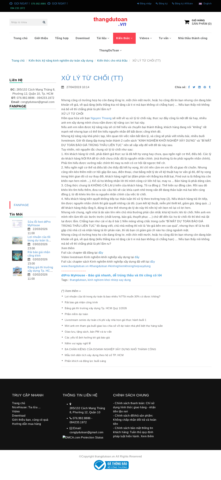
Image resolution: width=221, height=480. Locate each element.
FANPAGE (21, 205)
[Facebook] (189, 87)
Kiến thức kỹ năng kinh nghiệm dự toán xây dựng (61, 60)
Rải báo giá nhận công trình (81, 302)
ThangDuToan (109, 50)
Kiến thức (123, 38)
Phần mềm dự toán (76, 314)
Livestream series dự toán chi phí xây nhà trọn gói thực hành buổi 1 (105, 319)
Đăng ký (163, 3)
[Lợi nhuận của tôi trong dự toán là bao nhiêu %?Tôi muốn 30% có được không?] (17, 240)
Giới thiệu (41, 38)
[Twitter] (194, 87)
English (207, 3)
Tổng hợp (62, 38)
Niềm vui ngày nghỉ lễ (78, 343)
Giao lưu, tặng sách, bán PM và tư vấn (88, 331)
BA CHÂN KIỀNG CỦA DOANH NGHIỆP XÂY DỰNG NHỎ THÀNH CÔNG (110, 349)
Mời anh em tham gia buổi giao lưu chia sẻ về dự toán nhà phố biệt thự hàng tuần (114, 325)
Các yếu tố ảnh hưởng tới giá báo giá (87, 337)
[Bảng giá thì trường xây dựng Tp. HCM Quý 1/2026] (17, 271)
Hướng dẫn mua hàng (26, 423)
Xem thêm (147, 436)
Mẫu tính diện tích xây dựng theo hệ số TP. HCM (94, 355)
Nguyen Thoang (101, 118)
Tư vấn (164, 38)
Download (83, 38)
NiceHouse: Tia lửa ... (26, 407)
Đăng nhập (146, 3)
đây (152, 261)
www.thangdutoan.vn (75, 266)
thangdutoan (78, 279)
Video (16, 411)
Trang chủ (20, 38)
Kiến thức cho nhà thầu (112, 60)
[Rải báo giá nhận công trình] (17, 256)
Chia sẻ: (180, 87)
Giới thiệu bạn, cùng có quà (30, 419)
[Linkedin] (199, 87)
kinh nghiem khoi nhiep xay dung (109, 279)
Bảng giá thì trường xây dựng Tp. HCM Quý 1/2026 (96, 308)
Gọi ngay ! (22, 3)
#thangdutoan (98, 266)
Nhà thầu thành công (193, 38)
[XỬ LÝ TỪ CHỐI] (205, 87)
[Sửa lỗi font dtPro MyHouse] (17, 224)
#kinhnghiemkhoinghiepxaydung (129, 266)
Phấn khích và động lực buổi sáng (85, 360)
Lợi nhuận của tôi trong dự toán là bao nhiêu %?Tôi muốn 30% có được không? (112, 296)
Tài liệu (102, 38)
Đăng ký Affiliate (184, 3)
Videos (145, 38)
